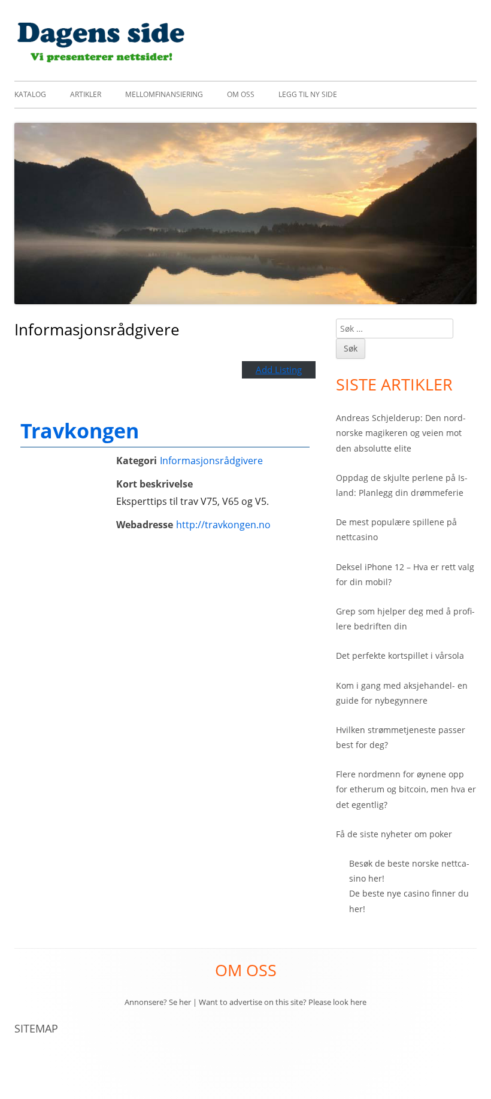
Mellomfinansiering (164, 94)
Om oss (240, 94)
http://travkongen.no (223, 524)
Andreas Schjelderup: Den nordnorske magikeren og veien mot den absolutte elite (401, 432)
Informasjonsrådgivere (211, 460)
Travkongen (79, 430)
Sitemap (36, 1028)
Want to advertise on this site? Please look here (282, 1002)
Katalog (30, 94)
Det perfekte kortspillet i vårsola (400, 655)
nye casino (408, 893)
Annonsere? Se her (158, 1002)
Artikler (85, 94)
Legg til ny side (307, 94)
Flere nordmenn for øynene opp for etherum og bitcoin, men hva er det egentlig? (406, 789)
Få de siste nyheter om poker (394, 834)
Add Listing (279, 370)
